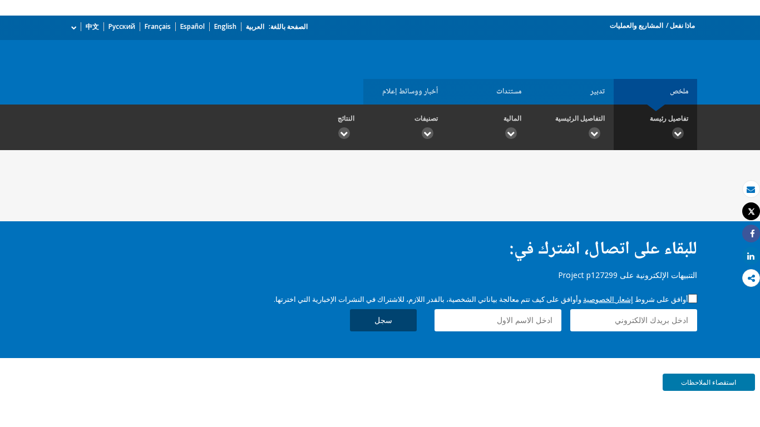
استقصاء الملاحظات (708, 382)
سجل (383, 320)
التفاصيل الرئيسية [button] (580, 118)
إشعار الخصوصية (608, 299)
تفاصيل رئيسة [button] (669, 118)
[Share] (751, 234)
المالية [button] (512, 118)
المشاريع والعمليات (636, 25)
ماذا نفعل (682, 25)
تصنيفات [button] (426, 118)
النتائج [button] (346, 118)
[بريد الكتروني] (751, 189)
